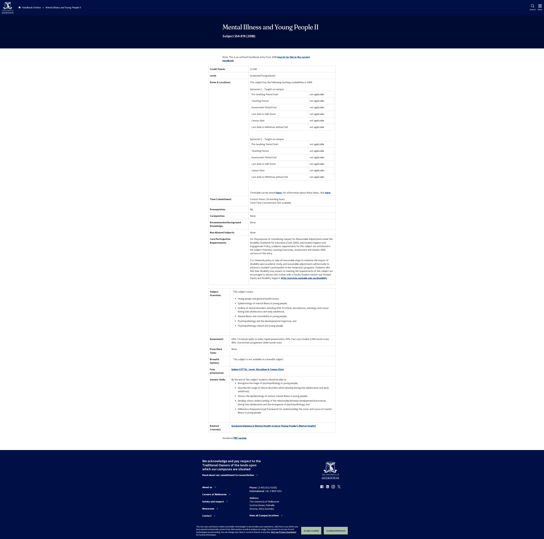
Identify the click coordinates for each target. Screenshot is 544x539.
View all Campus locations (264, 515)
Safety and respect (213, 501)
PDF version (240, 438)
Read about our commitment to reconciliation (228, 475)
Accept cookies (311, 530)
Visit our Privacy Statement (283, 532)
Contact (207, 515)
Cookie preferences (335, 530)
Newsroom (208, 508)
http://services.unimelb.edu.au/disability (304, 278)
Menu (540, 9)
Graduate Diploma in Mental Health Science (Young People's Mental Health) (273, 425)
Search (533, 9)
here (278, 192)
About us (207, 487)
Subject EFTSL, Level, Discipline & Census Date (257, 369)
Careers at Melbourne (214, 494)
